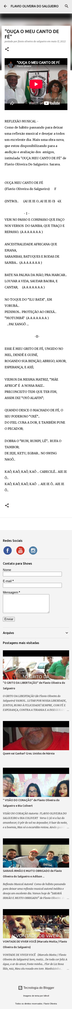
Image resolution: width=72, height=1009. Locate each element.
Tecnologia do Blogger (38, 987)
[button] (7, 49)
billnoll (46, 996)
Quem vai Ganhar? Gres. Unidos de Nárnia (29, 753)
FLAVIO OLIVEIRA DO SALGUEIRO (35, 6)
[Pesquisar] (66, 6)
